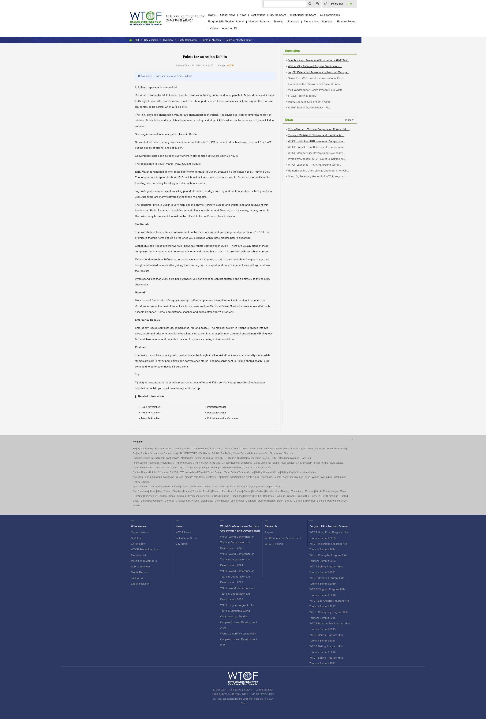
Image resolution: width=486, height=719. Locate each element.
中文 (349, 3)
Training (279, 21)
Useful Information (187, 40)
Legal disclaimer (141, 583)
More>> (349, 119)
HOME (212, 14)
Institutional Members (303, 14)
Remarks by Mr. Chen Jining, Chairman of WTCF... (318, 170)
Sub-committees (330, 14)
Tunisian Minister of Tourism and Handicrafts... (316, 135)
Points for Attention (211, 40)
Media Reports (140, 572)
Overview (168, 40)
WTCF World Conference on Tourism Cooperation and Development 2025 (237, 542)
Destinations (257, 14)
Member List (138, 555)
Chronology (138, 543)
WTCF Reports (274, 543)
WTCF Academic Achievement (283, 538)
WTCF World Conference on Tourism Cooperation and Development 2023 (237, 576)
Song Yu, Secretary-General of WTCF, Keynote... (317, 176)
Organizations (139, 532)
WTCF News (183, 532)
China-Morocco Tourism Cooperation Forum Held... (319, 129)
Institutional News (186, 538)
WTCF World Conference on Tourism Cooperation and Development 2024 (237, 559)
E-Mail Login (219, 689)
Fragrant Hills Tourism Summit (226, 21)
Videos (214, 28)
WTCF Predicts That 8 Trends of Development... (317, 147)
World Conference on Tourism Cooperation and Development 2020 (238, 639)
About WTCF (230, 28)
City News (182, 543)
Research (293, 21)
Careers (248, 689)
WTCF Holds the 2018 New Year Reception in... (316, 141)
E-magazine (311, 21)
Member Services (259, 21)
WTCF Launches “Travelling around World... (314, 164)
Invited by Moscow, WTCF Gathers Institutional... (317, 158)
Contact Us (235, 689)
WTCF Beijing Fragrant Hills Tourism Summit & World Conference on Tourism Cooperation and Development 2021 (238, 616)
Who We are (138, 526)
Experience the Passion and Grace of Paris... (315, 83)
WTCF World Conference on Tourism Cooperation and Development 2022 (237, 593)
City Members (277, 14)
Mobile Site (337, 3)
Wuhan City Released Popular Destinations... (315, 66)
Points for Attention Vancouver (222, 418)
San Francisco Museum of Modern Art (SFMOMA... (318, 60)
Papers (269, 532)
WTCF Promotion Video (145, 549)
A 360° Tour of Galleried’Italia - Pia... (309, 107)
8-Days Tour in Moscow (302, 95)
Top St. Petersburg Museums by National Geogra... (318, 72)
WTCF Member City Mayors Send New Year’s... (316, 152)
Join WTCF (137, 577)
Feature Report (346, 21)
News (243, 14)
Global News (227, 14)
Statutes (136, 538)
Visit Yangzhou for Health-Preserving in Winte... (316, 89)
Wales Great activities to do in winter (309, 101)
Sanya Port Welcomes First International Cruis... (317, 78)
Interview (327, 21)
